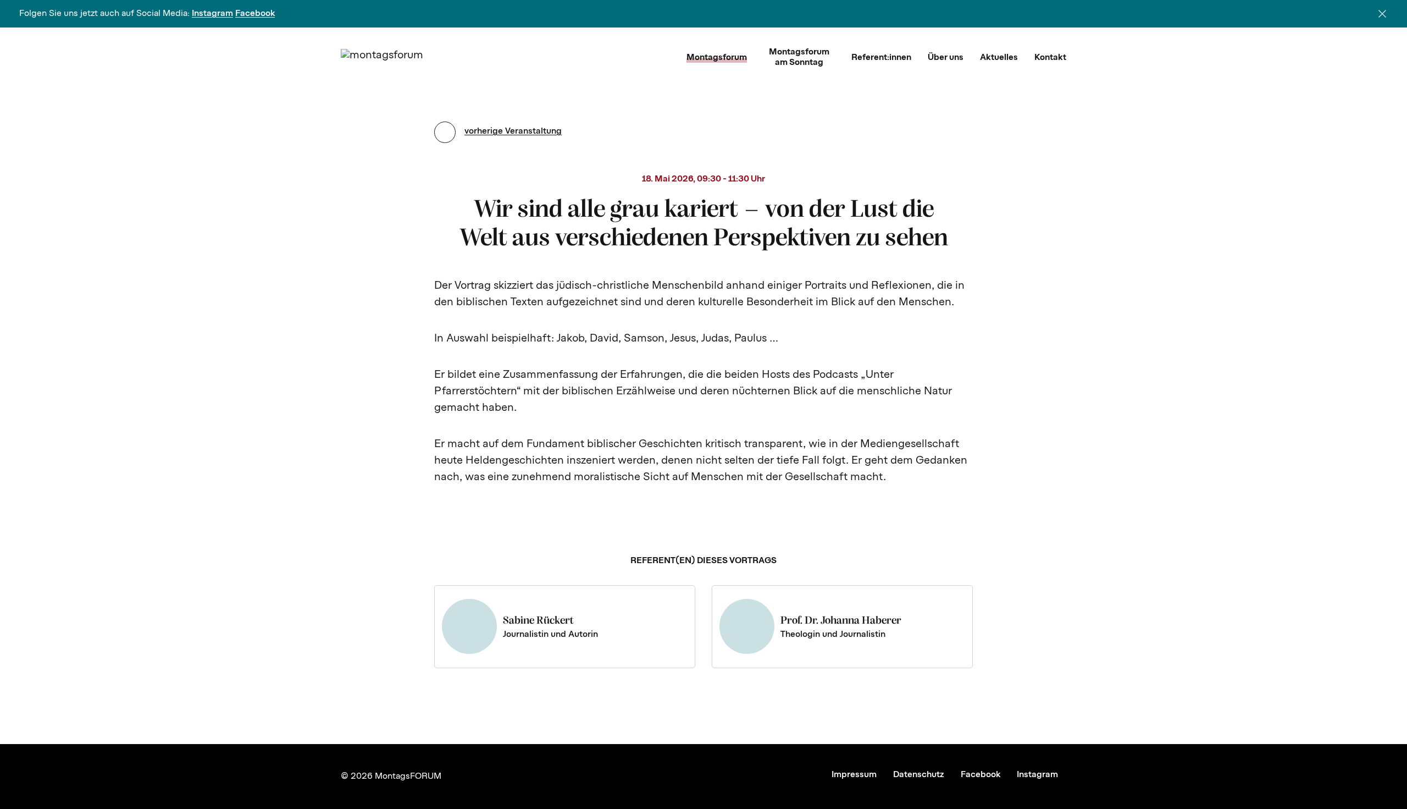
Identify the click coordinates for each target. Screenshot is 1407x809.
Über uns (945, 58)
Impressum (854, 775)
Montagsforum (716, 58)
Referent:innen (881, 58)
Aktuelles (999, 58)
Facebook (255, 14)
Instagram (212, 14)
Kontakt (1050, 58)
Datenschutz (918, 775)
